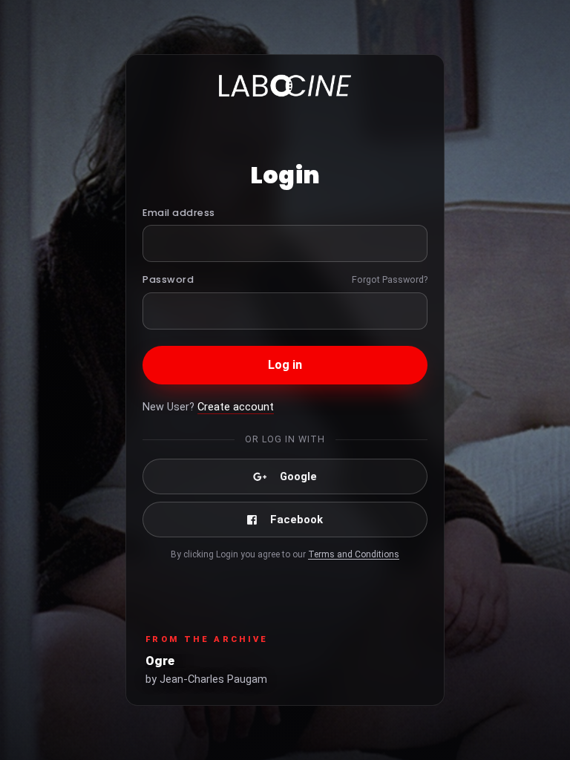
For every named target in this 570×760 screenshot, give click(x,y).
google (298, 476)
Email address (178, 212)
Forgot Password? (390, 279)
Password (168, 279)
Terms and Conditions (353, 554)
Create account (235, 407)
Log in (285, 365)
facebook (296, 519)
